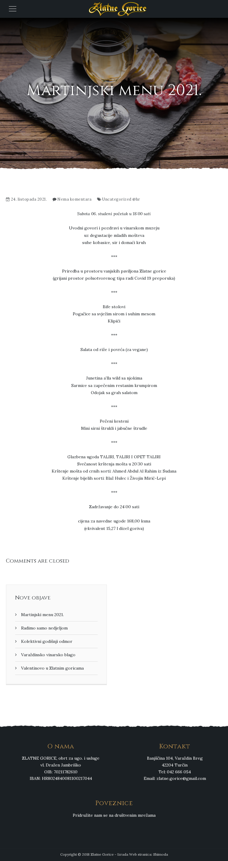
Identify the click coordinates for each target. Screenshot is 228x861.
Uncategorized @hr (121, 199)
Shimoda (160, 854)
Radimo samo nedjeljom (44, 628)
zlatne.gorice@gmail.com (181, 778)
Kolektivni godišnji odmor (46, 641)
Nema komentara (74, 199)
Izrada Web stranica (134, 854)
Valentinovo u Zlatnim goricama (52, 668)
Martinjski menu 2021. (42, 614)
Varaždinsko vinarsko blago (48, 654)
